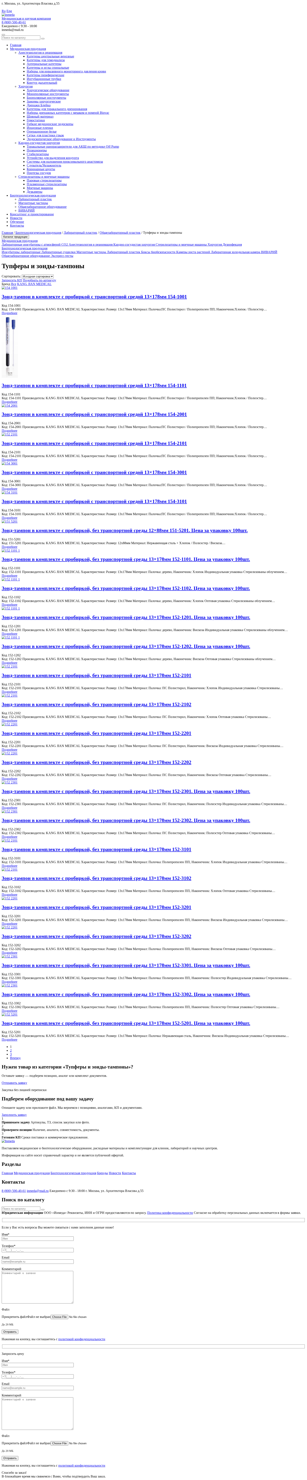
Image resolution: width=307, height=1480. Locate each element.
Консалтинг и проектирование (32, 214)
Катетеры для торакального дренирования (57, 109)
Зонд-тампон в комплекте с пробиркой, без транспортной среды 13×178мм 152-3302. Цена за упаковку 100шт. (126, 994)
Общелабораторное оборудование (42, 206)
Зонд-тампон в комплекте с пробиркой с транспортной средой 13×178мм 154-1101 (94, 385)
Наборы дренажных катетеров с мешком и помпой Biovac (68, 112)
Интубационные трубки (44, 79)
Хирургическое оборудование (48, 90)
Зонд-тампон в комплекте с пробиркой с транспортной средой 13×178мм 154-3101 (94, 501)
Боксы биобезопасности (158, 252)
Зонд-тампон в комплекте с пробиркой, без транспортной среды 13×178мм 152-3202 (96, 936)
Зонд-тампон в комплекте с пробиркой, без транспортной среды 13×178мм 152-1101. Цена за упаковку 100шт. (126, 559)
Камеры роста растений (193, 252)
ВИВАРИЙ (26, 210)
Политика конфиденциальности (170, 1212)
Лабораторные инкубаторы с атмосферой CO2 (35, 244)
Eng (9, 11)
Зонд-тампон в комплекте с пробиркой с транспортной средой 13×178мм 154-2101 (94, 443)
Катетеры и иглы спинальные (48, 67)
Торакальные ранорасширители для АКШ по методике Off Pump (73, 146)
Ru (4, 11)
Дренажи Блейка (39, 105)
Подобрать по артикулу (39, 280)
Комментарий (11, 1269)
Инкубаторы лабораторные (21, 252)
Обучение (17, 222)
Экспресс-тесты (62, 256)
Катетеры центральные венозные (50, 56)
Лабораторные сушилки (58, 252)
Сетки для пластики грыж (45, 135)
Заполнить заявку (14, 1115)
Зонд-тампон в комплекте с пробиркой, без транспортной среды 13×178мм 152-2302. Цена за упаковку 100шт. (126, 820)
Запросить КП (12, 280)
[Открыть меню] (3, 34)
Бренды (102, 1173)
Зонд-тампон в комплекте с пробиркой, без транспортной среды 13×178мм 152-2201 (96, 733)
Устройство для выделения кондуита (53, 158)
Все (13, 284)
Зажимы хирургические (44, 101)
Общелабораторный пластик (120, 232)
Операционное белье (42, 131)
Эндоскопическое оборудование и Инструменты (61, 139)
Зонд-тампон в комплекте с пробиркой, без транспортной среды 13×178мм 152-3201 (96, 907)
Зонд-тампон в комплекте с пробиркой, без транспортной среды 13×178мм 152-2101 (96, 675)
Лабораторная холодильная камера (236, 252)
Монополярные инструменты (48, 94)
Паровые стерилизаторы (44, 180)
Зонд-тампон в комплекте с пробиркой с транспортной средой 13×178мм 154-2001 (94, 414)
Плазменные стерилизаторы (47, 184)
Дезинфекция (232, 244)
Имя (5, 1234)
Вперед (15, 1058)
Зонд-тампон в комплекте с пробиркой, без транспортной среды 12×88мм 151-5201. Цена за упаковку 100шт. (125, 530)
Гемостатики (36, 120)
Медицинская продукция (28, 49)
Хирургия (25, 86)
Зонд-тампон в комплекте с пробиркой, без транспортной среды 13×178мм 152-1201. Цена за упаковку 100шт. (126, 617)
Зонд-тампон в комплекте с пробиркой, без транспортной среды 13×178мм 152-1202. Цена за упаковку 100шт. (126, 646)
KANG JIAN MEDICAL (34, 284)
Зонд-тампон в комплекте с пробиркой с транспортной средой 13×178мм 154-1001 (94, 296)
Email (5, 1257)
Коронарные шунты (41, 169)
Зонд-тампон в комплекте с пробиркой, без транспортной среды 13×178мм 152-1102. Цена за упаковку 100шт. (126, 588)
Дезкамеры (34, 191)
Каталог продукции (15, 236)
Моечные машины (40, 188)
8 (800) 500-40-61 (14, 22)
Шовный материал (40, 116)
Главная (15, 45)
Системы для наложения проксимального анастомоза (65, 161)
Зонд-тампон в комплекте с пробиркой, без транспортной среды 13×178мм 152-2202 (96, 762)
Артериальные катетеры (44, 64)
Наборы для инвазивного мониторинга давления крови (66, 71)
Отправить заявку (14, 1083)
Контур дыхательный (42, 82)
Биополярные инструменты (46, 97)
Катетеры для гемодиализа (46, 60)
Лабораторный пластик (35, 199)
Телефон (8, 1246)
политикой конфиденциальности (81, 1339)
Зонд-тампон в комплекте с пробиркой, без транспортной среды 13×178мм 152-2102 (96, 704)
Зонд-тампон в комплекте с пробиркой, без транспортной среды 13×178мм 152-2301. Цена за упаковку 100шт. (126, 791)
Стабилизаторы (38, 154)
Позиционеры (37, 150)
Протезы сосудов (39, 173)
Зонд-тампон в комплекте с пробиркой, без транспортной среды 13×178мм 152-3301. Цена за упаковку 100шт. (126, 965)
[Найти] (42, 38)
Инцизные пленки (40, 128)
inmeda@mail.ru (38, 1191)
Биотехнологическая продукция (33, 195)
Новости (16, 218)
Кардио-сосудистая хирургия (39, 143)
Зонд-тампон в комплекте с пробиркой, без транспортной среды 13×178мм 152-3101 (96, 849)
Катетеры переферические (45, 75)
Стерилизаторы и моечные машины (44, 176)
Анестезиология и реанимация (40, 52)
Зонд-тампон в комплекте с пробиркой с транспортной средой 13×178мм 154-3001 (94, 472)
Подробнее (9, 313)
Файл (5, 1309)
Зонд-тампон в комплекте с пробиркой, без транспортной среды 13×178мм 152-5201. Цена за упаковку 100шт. (126, 1023)
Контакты (17, 225)
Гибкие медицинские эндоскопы (50, 124)
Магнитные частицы (33, 203)
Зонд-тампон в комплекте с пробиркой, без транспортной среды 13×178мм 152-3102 (96, 878)
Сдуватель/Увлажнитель (44, 165)
